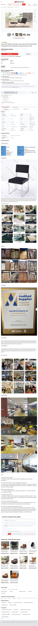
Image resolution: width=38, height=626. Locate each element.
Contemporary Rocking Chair (28, 602)
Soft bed (11, 591)
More (2, 618)
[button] (33, 109)
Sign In (2, 102)
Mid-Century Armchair (13, 604)
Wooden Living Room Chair (16, 614)
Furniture (5, 7)
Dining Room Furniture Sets (18, 602)
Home (2, 7)
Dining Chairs (4, 602)
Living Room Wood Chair (26, 614)
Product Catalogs (15, 589)
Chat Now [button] (29, 54)
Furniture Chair (16, 609)
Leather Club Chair (4, 604)
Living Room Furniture (10, 7)
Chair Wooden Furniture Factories (25, 609)
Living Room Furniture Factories (7, 609)
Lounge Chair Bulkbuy (5, 616)
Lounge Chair (3, 593)
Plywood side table (4, 591)
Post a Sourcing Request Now (29, 533)
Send (9, 533)
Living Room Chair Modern (6, 614)
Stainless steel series (22, 591)
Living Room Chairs (16, 7)
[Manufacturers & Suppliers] (19, 2)
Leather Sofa (30, 591)
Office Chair (9, 602)
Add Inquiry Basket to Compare (19, 37)
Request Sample (18, 56)
